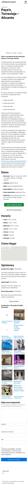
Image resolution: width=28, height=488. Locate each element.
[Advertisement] (14, 35)
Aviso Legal (6, 471)
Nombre (4, 424)
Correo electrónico (7, 431)
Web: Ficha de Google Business (14, 209)
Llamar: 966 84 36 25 (14, 205)
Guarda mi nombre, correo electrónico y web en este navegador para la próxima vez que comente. (13, 451)
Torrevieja (4, 7)
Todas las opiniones (14, 301)
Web (2, 439)
